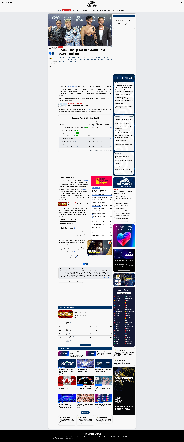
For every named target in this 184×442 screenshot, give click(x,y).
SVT (132, 146)
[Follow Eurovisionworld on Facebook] (2, 2)
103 (89, 138)
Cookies (66, 438)
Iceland (117, 337)
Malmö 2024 (51, 64)
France (117, 328)
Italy (117, 343)
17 (90, 330)
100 (96, 330)
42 (93, 133)
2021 (60, 337)
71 (93, 130)
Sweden (130, 116)
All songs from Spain (85, 345)
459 (96, 333)
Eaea (68, 330)
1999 (85, 314)
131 (89, 130)
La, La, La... (65, 235)
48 (93, 141)
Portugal (128, 317)
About (54, 438)
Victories (75, 312)
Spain (50, 58)
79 (89, 144)
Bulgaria (118, 313)
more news (86, 412)
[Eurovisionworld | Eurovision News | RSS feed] (75, 438)
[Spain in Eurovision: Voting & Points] (74, 228)
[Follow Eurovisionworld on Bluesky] (11, 2)
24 (90, 323)
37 (96, 323)
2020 (60, 341)
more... (75, 317)
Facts (113, 10)
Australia (118, 302)
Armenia (118, 300)
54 (89, 146)
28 (101, 138)
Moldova (128, 302)
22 (97, 144)
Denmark (118, 322)
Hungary (118, 335)
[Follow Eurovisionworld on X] (6, 2)
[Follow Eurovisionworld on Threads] (8, 2)
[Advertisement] (37, 35)
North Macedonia (130, 311)
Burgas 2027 (93, 10)
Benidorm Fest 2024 (71, 86)
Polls (50, 66)
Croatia (117, 317)
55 (93, 138)
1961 (73, 233)
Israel (117, 341)
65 (93, 135)
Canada (117, 315)
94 (93, 127)
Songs (84, 10)
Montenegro (129, 306)
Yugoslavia (129, 343)
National (101, 10)
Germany (118, 332)
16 (97, 146)
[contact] (104, 277)
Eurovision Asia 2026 (120, 162)
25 (97, 135)
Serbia (127, 324)
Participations (76, 311)
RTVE (50, 60)
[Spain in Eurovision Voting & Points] (65, 314)
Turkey (128, 337)
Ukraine (128, 339)
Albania (117, 296)
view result (124, 221)
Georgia (117, 330)
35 (97, 127)
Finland (117, 326)
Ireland (117, 339)
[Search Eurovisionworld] (58, 10)
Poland (128, 315)
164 (89, 127)
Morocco (128, 307)
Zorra (68, 326)
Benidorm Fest (52, 63)
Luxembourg (129, 298)
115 (89, 135)
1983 (88, 314)
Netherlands (129, 309)
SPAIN (60, 47)
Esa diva (68, 323)
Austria (117, 304)
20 (97, 138)
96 (89, 141)
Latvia (117, 345)
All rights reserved (56, 437)
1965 (90, 314)
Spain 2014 (89, 109)
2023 (60, 330)
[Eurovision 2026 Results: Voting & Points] (124, 254)
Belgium (118, 309)
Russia (128, 320)
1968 (59, 235)
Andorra (118, 298)
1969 (82, 235)
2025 (60, 323)
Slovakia (128, 328)
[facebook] (110, 277)
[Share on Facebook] (50, 53)
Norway (128, 313)
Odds (109, 10)
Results (75, 10)
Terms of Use (61, 438)
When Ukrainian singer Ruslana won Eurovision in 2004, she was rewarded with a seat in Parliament (124, 362)
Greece (117, 334)
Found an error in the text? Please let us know (71, 281)
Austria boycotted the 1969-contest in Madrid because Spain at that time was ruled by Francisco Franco (103, 419)
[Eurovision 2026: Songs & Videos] (124, 238)
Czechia (118, 320)
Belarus (117, 307)
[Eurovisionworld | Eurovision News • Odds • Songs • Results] (92, 4)
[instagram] (106, 277)
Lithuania (128, 296)
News (66, 10)
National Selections (53, 61)
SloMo (67, 334)
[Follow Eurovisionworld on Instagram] (4, 2)
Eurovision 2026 (124, 228)
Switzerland (129, 335)
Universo (68, 341)
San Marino (129, 322)
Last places (76, 314)
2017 (75, 252)
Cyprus (117, 319)
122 (89, 133)
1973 (65, 257)
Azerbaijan (118, 306)
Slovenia (128, 330)
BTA (132, 109)
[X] (109, 277)
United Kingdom (130, 341)
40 (97, 133)
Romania (128, 319)
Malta (127, 300)
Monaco (128, 304)
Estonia (117, 324)
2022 (60, 333)
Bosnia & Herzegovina (120, 311)
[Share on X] (53, 53)
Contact (57, 438)
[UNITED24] (124, 391)
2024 (60, 326)
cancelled (110, 340)
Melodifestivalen (129, 125)
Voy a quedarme (69, 337)
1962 (93, 314)
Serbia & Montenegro (130, 326)
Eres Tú (80, 255)
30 (97, 130)
